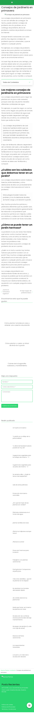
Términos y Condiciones (9, 709)
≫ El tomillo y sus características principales (15, 688)
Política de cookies (7, 705)
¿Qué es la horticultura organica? (6, 291)
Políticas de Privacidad (8, 707)
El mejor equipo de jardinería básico (25, 292)
